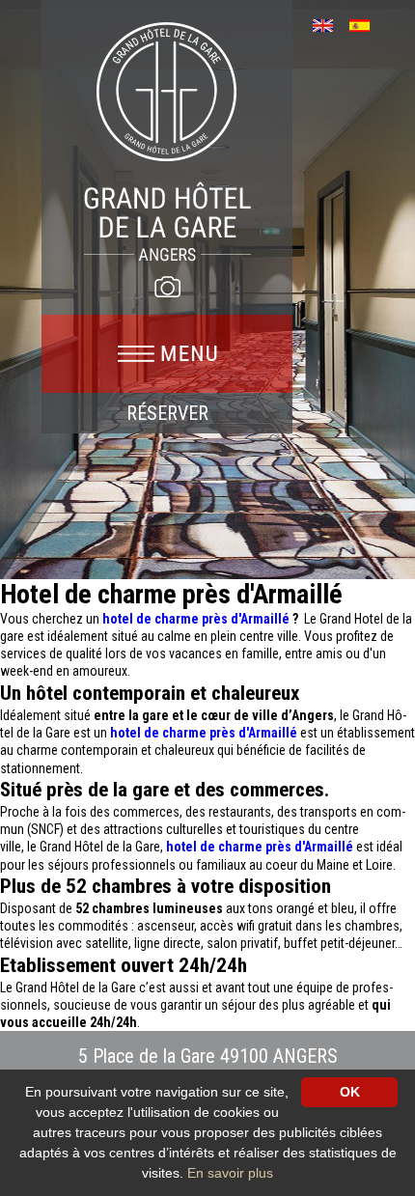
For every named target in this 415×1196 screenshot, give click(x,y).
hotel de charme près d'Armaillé (195, 618)
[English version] (329, 24)
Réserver (167, 413)
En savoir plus (230, 1173)
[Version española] (366, 24)
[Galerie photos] (167, 286)
